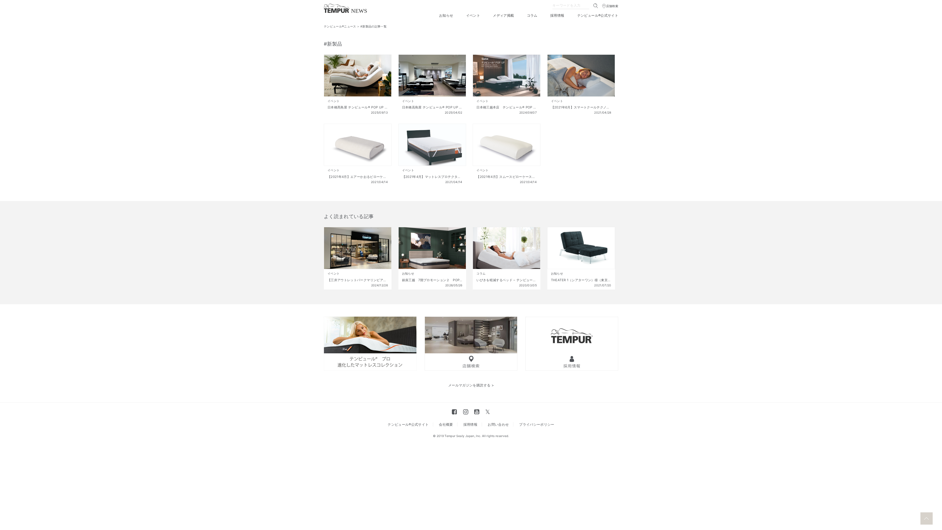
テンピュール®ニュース (340, 26)
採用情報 (557, 15)
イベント (473, 15)
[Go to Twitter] (487, 412)
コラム (532, 15)
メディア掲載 (503, 15)
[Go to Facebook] (454, 412)
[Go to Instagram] (465, 412)
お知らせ (446, 15)
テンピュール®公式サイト (597, 15)
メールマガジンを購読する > (471, 385)
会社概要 (446, 424)
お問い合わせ (498, 424)
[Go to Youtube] (476, 412)
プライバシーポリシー (536, 424)
